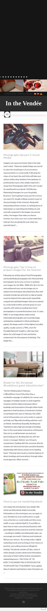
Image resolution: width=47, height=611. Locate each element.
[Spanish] (35, 94)
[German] (41, 94)
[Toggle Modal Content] (7, 114)
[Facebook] (23, 602)
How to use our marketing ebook (23, 501)
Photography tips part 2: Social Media (22, 156)
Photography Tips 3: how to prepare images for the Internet (22, 268)
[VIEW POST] (23, 137)
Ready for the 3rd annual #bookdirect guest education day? (23, 384)
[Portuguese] (38, 94)
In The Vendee (10, 88)
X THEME (30, 598)
